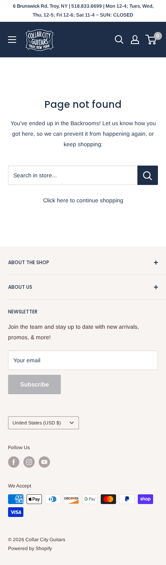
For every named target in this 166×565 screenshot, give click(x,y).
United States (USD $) (36, 423)
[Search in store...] (147, 175)
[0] (151, 39)
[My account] (135, 39)
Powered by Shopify (30, 548)
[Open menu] (12, 39)
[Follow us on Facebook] (13, 462)
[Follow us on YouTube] (44, 462)
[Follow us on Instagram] (29, 462)
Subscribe (34, 384)
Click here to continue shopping (83, 200)
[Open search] (119, 39)
